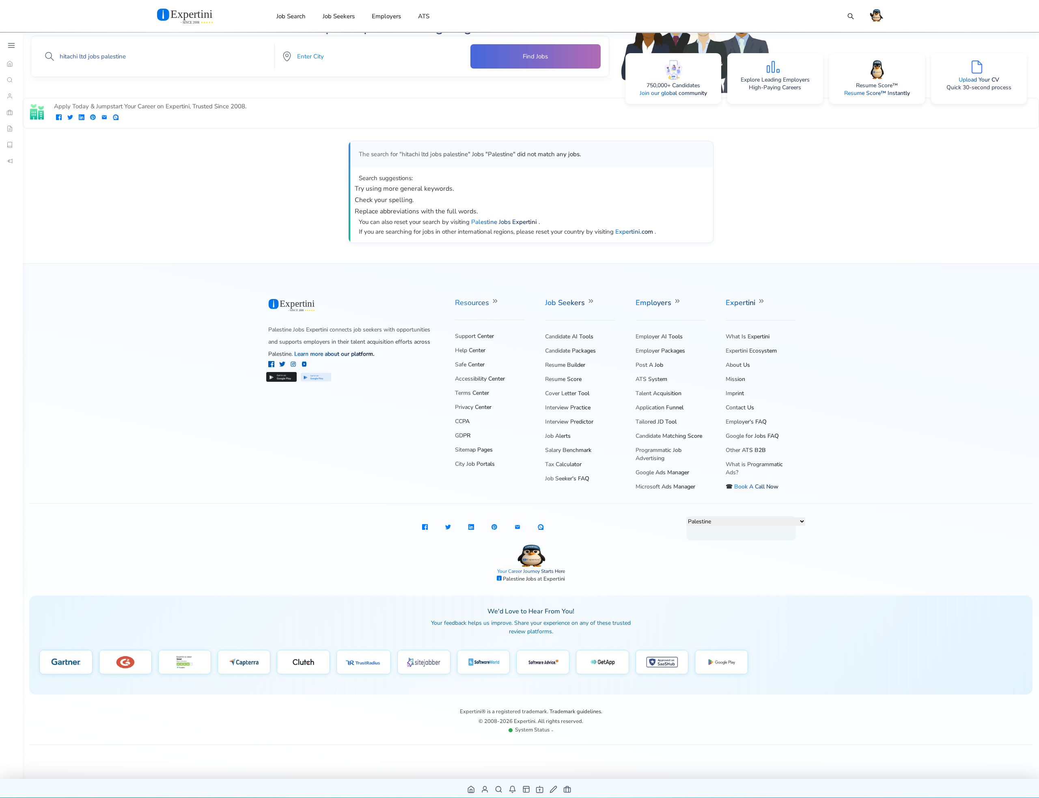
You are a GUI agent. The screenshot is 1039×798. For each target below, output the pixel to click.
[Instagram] (294, 365)
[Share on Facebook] (59, 118)
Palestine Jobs (520, 579)
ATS (423, 16)
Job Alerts (558, 436)
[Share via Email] (104, 118)
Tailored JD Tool (656, 422)
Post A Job (649, 365)
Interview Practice (568, 407)
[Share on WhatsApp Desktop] (116, 118)
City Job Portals (475, 464)
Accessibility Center (480, 379)
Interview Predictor (569, 422)
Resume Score (563, 379)
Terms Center (472, 393)
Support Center (474, 336)
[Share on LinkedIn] (82, 118)
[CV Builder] (11, 128)
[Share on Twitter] (70, 118)
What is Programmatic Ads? (754, 468)
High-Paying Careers (775, 87)
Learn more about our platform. (334, 354)
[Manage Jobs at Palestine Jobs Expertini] (567, 789)
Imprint (735, 393)
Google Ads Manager (662, 472)
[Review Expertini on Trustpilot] (184, 662)
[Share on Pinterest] (93, 118)
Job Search (291, 16)
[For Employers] (11, 112)
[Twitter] (283, 365)
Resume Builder (565, 365)
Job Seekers (339, 16)
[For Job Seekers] (11, 96)
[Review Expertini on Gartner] (66, 662)
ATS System (651, 379)
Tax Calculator (563, 464)
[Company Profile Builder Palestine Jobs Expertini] (540, 789)
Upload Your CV (979, 80)
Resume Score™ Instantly (877, 93)
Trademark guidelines (575, 711)
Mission (735, 379)
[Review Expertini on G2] (125, 662)
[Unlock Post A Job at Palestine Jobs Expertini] (553, 789)
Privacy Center (473, 407)
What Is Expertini (748, 336)
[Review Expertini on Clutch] (303, 662)
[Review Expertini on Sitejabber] (424, 662)
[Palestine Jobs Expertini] (194, 15)
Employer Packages (660, 351)
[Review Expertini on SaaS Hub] (662, 662)
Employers (386, 16)
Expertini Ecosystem (751, 351)
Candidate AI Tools (569, 336)
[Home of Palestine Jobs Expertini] (471, 789)
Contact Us (740, 407)
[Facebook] (272, 365)
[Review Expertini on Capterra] (244, 662)
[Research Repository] (11, 145)
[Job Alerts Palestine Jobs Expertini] (512, 789)
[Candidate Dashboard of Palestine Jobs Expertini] (485, 789)
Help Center (470, 350)
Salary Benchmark (568, 450)
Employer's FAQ (746, 422)
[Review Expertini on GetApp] (602, 662)
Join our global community (673, 93)
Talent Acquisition (658, 393)
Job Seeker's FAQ (567, 478)
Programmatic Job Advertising (658, 454)
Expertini (741, 303)
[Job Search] (850, 16)
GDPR (462, 435)
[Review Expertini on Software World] (483, 662)
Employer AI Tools (659, 336)
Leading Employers (785, 80)
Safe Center (470, 364)
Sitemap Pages (474, 450)
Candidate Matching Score (669, 436)
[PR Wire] (11, 161)
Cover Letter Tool (567, 393)
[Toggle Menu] (11, 45)
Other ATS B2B (746, 450)
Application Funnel (659, 407)
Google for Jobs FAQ (752, 436)
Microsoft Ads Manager (665, 486)
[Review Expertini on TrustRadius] (363, 662)
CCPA (462, 421)
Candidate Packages (570, 351)
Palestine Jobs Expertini (298, 329)
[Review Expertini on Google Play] (721, 662)
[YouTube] (304, 365)
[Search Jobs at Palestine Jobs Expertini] (499, 789)
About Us (738, 365)
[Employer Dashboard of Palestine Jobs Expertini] (526, 789)
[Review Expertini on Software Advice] (542, 662)
